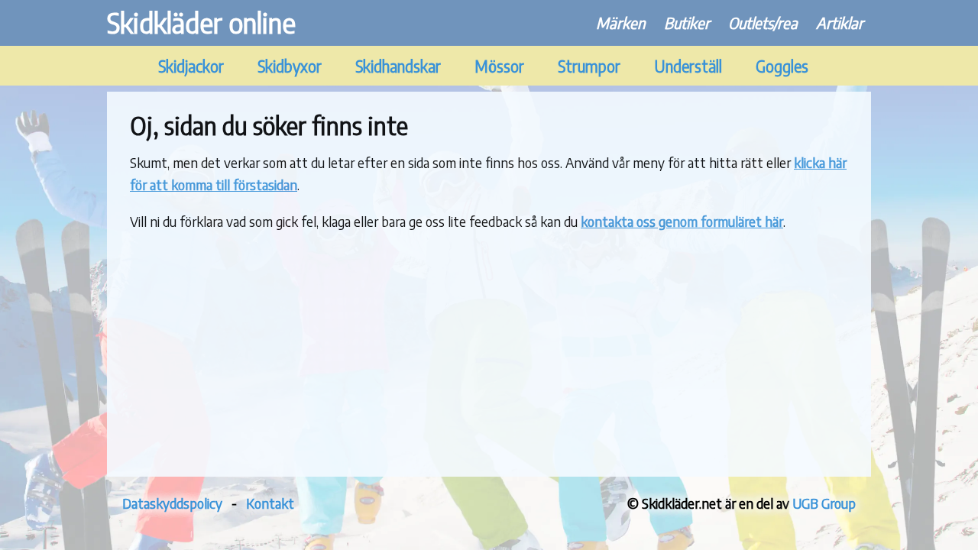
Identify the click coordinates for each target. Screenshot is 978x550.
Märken (621, 22)
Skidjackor (191, 66)
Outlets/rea (763, 22)
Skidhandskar (398, 66)
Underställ (688, 66)
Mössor (499, 66)
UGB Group (824, 503)
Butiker (687, 22)
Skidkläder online (201, 22)
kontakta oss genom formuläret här (682, 221)
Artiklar (839, 22)
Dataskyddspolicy (172, 503)
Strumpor (589, 66)
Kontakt (270, 503)
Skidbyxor (289, 66)
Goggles (782, 66)
